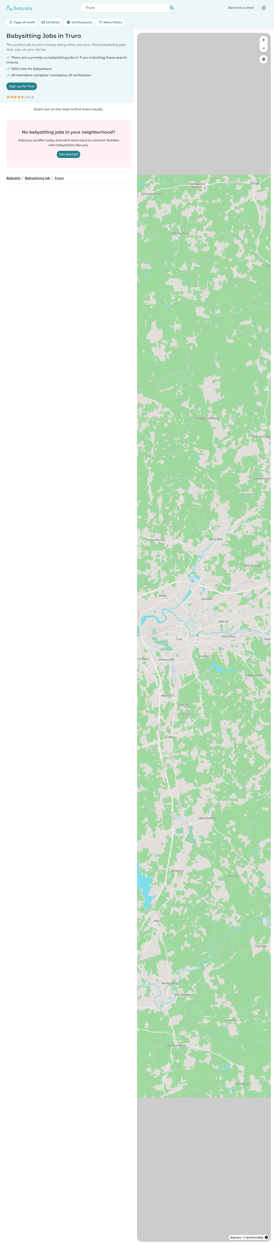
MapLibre (235, 1237)
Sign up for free (21, 86)
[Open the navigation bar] (264, 8)
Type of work (24, 22)
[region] (204, 637)
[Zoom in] (264, 40)
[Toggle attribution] (266, 1237)
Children (52, 22)
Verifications (81, 22)
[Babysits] (19, 7)
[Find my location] (264, 59)
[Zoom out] (264, 48)
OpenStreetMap (254, 1237)
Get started (68, 154)
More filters (112, 22)
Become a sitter (241, 8)
